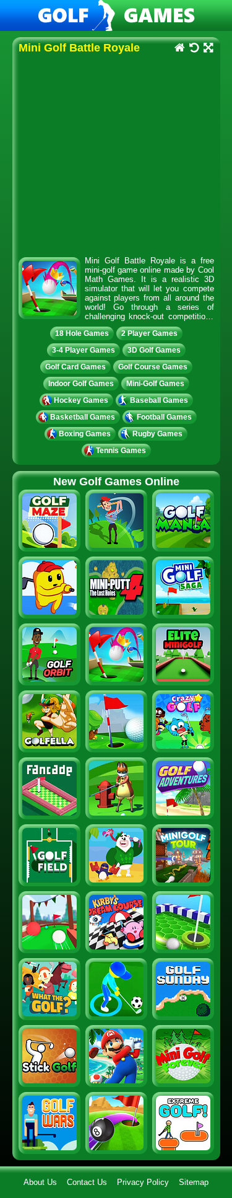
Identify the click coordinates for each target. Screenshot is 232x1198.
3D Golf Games (154, 350)
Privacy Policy (143, 1182)
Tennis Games (121, 450)
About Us (40, 1182)
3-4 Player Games (83, 350)
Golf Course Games (152, 367)
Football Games (164, 417)
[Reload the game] (194, 48)
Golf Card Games (75, 367)
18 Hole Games (82, 333)
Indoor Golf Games (81, 383)
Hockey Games (81, 400)
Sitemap (193, 1182)
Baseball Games (159, 400)
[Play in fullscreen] (208, 48)
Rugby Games (157, 433)
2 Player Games (149, 333)
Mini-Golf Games (155, 383)
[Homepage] (180, 48)
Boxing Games (85, 433)
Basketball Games (82, 417)
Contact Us (87, 1182)
